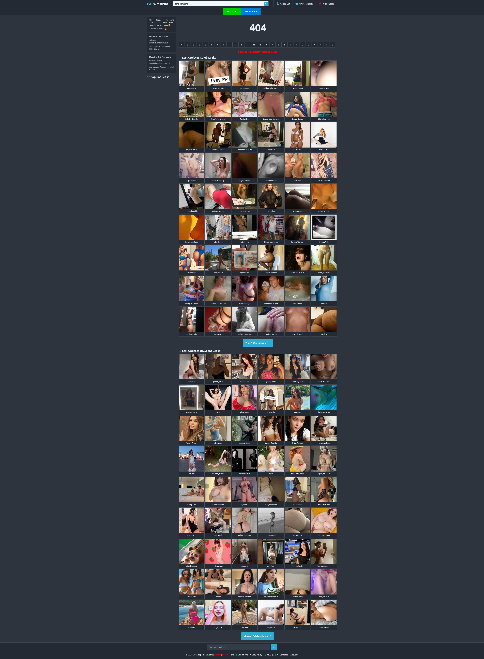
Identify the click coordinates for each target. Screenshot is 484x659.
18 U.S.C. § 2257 (271, 655)
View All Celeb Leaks (256, 343)
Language (294, 655)
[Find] (266, 4)
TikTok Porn (251, 11)
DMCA (225, 655)
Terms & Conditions (239, 655)
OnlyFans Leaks (306, 4)
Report (217, 655)
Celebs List (285, 4)
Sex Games (232, 11)
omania (157, 4)
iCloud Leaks (328, 4)
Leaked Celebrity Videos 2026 (258, 51)
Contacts (284, 655)
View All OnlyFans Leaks (256, 636)
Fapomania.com (205, 655)
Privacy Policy (256, 655)
